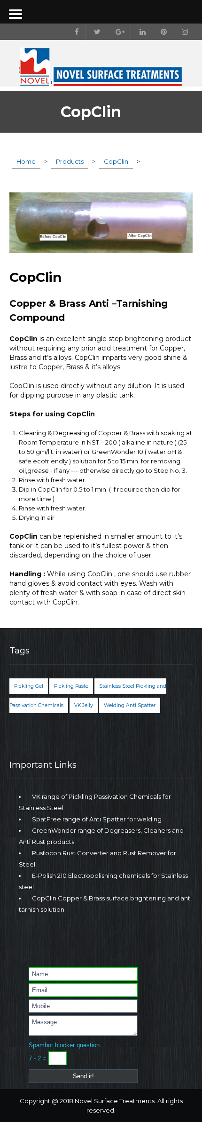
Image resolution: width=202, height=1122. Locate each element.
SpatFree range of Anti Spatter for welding (97, 819)
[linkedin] (140, 32)
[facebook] (75, 32)
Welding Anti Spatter (129, 705)
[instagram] (183, 32)
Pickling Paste (71, 686)
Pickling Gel (28, 686)
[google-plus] (118, 32)
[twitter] (95, 32)
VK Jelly (83, 705)
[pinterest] (161, 32)
